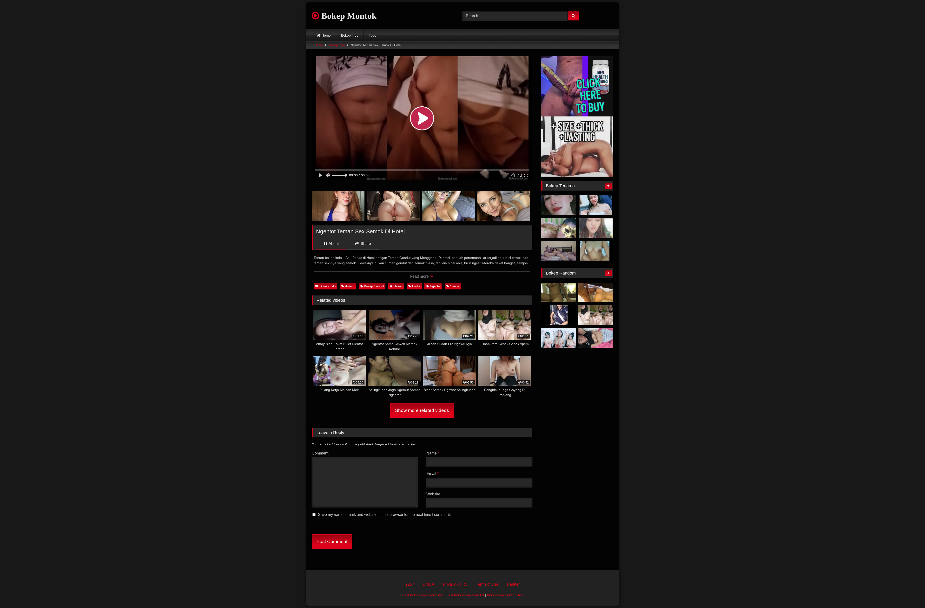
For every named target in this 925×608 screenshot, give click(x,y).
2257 (409, 584)
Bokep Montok (348, 16)
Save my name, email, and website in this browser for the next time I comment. (384, 514)
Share (365, 244)
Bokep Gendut (374, 286)
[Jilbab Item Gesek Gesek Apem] (595, 315)
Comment (320, 453)
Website (433, 494)
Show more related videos (422, 410)
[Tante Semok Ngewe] (558, 228)
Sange (454, 286)
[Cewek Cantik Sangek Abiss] (595, 338)
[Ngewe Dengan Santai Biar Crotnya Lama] (558, 251)
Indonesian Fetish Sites (505, 595)
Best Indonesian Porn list (465, 595)
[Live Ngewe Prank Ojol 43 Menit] (595, 251)
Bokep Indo (349, 35)
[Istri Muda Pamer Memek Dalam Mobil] (558, 315)
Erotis (416, 286)
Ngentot (435, 286)
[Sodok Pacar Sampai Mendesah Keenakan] (595, 292)
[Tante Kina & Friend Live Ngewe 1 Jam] (595, 205)
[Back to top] (910, 593)
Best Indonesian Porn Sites (422, 595)
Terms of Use (487, 584)
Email (432, 474)
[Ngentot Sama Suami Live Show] (595, 228)
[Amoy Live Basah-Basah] (558, 338)
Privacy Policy (455, 584)
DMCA (428, 584)
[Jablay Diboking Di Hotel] (558, 292)
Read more (419, 276)
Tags (372, 35)
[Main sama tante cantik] (558, 205)
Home (326, 35)
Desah (398, 286)
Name (432, 453)
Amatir (349, 286)
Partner (513, 584)
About (333, 244)
